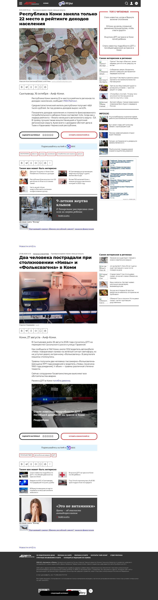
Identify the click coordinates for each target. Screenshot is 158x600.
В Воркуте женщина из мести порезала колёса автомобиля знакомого (41, 490)
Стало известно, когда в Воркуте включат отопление (119, 18)
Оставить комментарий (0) (79, 135)
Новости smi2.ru (27, 246)
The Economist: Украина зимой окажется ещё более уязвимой (121, 150)
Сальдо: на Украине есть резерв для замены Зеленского (123, 142)
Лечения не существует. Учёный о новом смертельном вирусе (123, 259)
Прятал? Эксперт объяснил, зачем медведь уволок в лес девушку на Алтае (123, 63)
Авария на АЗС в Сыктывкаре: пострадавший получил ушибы (42, 481)
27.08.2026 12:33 (25, 254)
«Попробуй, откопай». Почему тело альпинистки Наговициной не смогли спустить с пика (123, 96)
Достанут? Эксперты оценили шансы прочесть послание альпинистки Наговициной (124, 80)
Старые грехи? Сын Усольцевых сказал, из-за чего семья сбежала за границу (124, 276)
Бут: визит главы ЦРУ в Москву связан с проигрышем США (121, 125)
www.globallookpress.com (62, 81)
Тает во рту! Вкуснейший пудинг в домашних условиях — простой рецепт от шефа (123, 88)
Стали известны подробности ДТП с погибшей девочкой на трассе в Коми (119, 48)
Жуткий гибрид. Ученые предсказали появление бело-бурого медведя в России (124, 104)
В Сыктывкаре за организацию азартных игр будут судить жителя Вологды (80, 173)
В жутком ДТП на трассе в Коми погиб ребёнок (119, 38)
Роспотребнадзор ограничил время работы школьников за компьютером (123, 117)
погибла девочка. (62, 381)
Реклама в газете (81, 555)
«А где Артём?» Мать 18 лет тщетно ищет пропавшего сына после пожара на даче (123, 268)
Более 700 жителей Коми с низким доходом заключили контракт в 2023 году (80, 181)
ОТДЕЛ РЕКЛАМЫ (116, 555)
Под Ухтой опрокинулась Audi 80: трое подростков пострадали (82, 481)
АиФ (37, 325)
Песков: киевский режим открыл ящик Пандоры (121, 134)
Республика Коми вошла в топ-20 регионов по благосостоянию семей (43, 181)
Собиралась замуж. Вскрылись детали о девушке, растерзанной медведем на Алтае (122, 71)
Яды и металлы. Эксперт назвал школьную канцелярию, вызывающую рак (122, 284)
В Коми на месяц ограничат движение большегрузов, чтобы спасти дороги (119, 28)
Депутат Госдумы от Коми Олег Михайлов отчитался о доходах (42, 172)
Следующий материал (59, 593)
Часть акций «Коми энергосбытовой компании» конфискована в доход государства (35, 190)
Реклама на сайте (65, 555)
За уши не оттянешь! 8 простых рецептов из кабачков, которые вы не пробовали (124, 292)
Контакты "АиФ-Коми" (99, 555)
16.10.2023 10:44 (25, 10)
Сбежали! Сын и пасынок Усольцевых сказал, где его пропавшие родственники (124, 300)
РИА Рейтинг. (70, 101)
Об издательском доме (45, 555)
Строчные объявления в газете (48, 558)
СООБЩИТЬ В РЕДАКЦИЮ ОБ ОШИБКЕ (77, 558)
